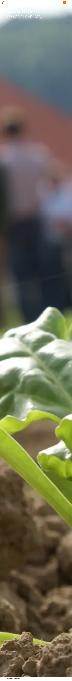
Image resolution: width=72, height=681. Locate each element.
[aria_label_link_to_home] (3, 2)
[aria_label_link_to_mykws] (64, 2)
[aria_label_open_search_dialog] (60, 3)
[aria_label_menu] (69, 3)
